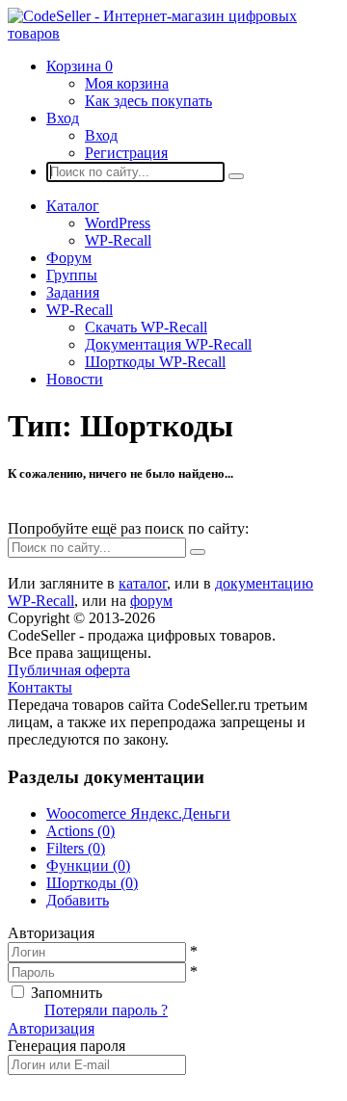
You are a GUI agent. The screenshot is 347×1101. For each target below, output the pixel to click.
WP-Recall (118, 240)
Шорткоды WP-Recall (155, 362)
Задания (72, 292)
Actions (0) (80, 831)
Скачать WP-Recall (146, 327)
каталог (143, 583)
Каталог (72, 205)
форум (151, 600)
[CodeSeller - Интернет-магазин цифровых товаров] (173, 33)
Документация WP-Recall (168, 344)
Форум (69, 257)
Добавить (77, 900)
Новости (74, 379)
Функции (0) (88, 865)
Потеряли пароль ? (106, 1010)
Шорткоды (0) (92, 883)
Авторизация (51, 1028)
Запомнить (66, 992)
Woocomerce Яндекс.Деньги (138, 813)
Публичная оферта (69, 670)
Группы (71, 275)
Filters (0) (75, 848)
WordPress (117, 223)
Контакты (40, 687)
